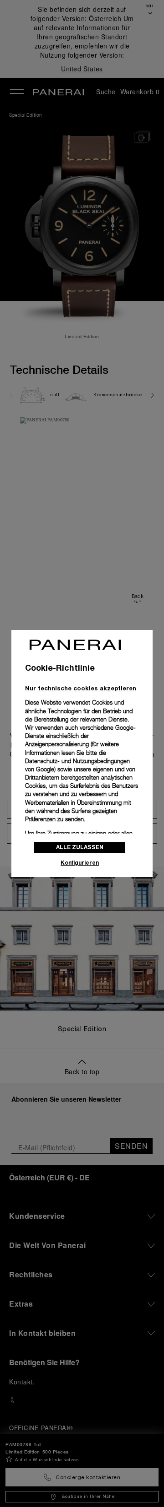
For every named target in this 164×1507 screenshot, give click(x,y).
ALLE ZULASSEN (79, 847)
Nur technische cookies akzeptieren (80, 688)
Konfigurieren (80, 862)
